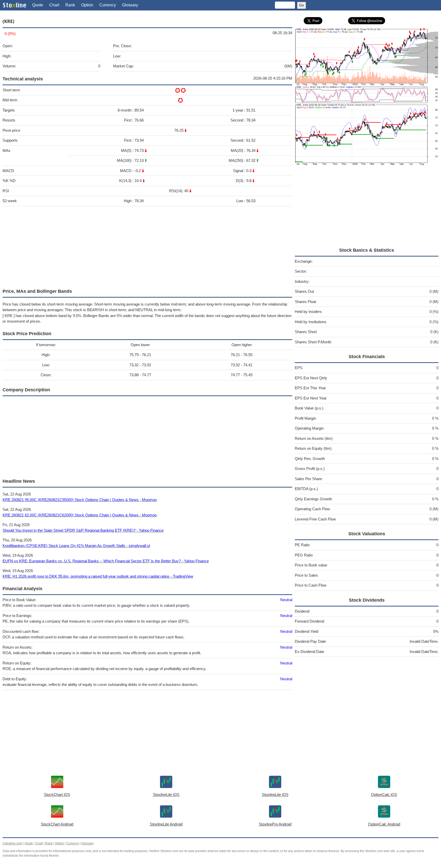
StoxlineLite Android (166, 824)
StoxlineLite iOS (166, 794)
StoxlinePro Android (275, 824)
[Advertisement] (147, 246)
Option (87, 5)
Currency (107, 5)
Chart (54, 5)
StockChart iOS (57, 794)
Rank (70, 5)
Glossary (130, 5)
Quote (37, 5)
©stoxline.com (12, 843)
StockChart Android (57, 824)
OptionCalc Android (384, 824)
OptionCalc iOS (384, 794)
